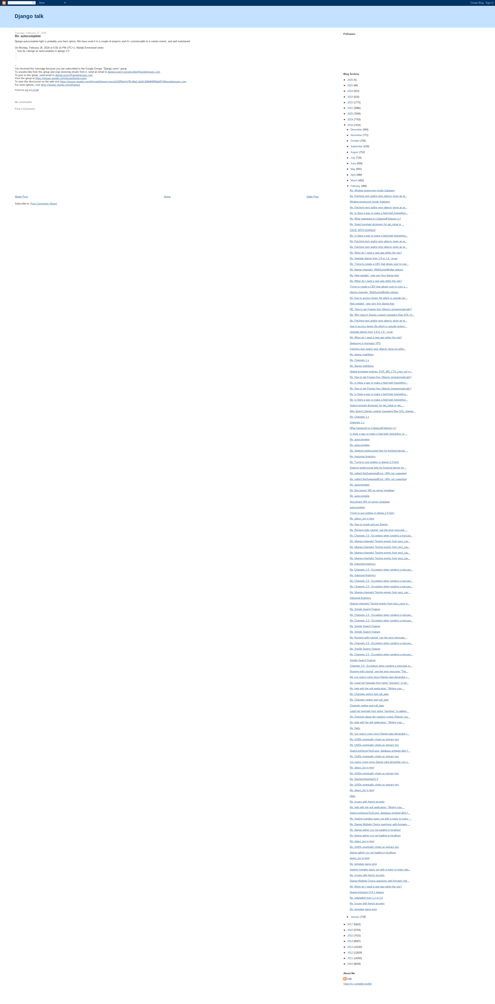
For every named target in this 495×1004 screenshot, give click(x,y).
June (354, 163)
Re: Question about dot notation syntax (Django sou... (380, 716)
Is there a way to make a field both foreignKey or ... (378, 433)
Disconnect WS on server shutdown (370, 501)
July (353, 157)
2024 (350, 91)
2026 (350, 79)
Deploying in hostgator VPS (365, 343)
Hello (352, 796)
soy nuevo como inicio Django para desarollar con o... (380, 762)
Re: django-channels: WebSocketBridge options (376, 269)
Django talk (29, 16)
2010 (350, 963)
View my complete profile (357, 983)
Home (167, 196)
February (356, 186)
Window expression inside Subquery (370, 201)
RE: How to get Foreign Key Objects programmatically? (381, 309)
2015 (350, 935)
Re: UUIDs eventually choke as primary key (374, 739)
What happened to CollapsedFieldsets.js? (373, 428)
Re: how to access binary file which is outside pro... (379, 298)
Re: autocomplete (360, 439)
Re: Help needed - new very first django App (374, 275)
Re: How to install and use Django (369, 524)
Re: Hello (355, 728)
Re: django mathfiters (362, 354)
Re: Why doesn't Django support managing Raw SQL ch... (382, 314)
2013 (350, 947)
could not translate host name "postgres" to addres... (379, 711)
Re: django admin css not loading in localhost (375, 830)
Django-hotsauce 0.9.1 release (367, 892)
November (357, 135)
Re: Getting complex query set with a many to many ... (380, 818)
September (357, 146)
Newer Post (21, 196)
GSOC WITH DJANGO (363, 230)
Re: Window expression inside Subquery (372, 190)
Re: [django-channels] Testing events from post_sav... (380, 541)
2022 (350, 102)
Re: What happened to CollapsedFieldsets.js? (375, 218)
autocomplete (357, 507)
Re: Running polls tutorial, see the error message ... (379, 530)
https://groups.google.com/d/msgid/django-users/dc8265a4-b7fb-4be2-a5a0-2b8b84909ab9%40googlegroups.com (123, 81)
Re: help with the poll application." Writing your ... (377, 688)
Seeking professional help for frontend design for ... (378, 467)
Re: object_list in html (362, 518)
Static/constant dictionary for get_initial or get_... (377, 405)
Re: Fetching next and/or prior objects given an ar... (378, 196)
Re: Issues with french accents (367, 801)
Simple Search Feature (363, 660)
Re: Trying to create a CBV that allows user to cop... (379, 264)
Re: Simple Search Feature (365, 609)
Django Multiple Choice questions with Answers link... (380, 880)
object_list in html (360, 858)
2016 (350, 930)
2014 (350, 941)
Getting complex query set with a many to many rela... (380, 869)
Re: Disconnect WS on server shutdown (372, 490)
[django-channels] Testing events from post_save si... (380, 603)
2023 (350, 96)
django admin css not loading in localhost (373, 852)
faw (349, 979)
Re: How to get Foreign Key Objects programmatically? (380, 377)
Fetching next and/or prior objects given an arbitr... (378, 349)
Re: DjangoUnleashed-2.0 (364, 779)
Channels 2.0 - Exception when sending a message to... (381, 665)
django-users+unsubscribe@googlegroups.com (134, 71)
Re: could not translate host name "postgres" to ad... (379, 682)
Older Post (313, 196)
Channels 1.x (357, 422)
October (355, 140)
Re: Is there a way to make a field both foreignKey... (379, 213)
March (354, 180)
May (353, 169)
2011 (350, 958)
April (353, 174)
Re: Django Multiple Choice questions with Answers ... (380, 824)
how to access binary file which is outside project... (378, 326)
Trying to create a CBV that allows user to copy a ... (379, 286)
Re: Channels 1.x (359, 360)
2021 (350, 108)
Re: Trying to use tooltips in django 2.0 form (374, 462)
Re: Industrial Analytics (363, 456)
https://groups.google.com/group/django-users (61, 78)
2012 (350, 952)
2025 (350, 85)
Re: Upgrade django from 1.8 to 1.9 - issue (373, 258)
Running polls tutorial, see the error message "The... (379, 671)
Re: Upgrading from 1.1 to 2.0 (366, 897)
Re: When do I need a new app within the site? (376, 252)
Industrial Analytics (360, 598)
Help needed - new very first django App (372, 303)
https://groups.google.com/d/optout (60, 84)
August (355, 152)
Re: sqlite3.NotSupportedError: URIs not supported (378, 473)
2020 (350, 113)
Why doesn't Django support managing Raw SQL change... (382, 411)
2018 (350, 125)
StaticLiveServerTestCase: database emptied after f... (380, 750)
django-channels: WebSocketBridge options (374, 292)
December (357, 129)
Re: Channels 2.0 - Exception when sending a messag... (381, 535)
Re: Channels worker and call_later (369, 694)
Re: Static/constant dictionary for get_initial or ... (377, 224)
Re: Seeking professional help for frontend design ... (379, 450)
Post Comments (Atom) (44, 203)
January (355, 916)
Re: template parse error (363, 864)
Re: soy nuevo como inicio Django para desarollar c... (380, 677)
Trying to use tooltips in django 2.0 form (372, 513)
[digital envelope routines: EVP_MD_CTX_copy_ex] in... (381, 371)
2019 (350, 119)
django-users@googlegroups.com (74, 75)
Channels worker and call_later (367, 705)
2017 (350, 924)
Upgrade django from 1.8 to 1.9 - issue (371, 331)
